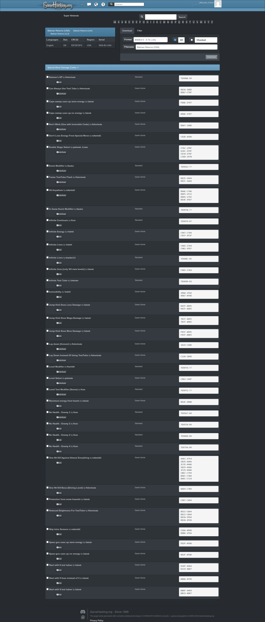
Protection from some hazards (64, 499)
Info (59, 82)
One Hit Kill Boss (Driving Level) (65, 488)
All (115, 22)
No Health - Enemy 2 (59, 423)
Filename (129, 47)
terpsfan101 (71, 258)
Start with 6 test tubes (60, 565)
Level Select (55, 378)
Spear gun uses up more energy (65, 542)
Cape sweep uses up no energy (65, 113)
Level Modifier (56, 366)
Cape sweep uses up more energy (66, 101)
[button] (82, 3)
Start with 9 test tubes (60, 589)
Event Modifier (56, 166)
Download (211, 57)
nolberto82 (96, 136)
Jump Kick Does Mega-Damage (65, 318)
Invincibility (54, 292)
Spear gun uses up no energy (64, 553)
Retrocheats (70, 77)
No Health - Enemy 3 (59, 435)
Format (128, 39)
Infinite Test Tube (57, 280)
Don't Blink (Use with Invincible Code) (68, 124)
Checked (201, 40)
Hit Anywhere (55, 190)
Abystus (70, 166)
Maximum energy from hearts (63, 401)
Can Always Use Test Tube (62, 88)
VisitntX (70, 232)
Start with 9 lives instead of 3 (63, 578)
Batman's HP (55, 77)
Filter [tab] (139, 30)
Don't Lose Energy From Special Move (68, 135)
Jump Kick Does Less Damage (64, 305)
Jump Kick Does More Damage (64, 331)
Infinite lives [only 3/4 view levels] (66, 269)
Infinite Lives (55, 244)
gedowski (77, 147)
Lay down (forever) (58, 344)
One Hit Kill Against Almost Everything (68, 458)
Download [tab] (127, 30)
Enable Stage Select (59, 147)
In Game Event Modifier (60, 209)
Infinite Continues (58, 220)
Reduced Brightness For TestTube (66, 510)
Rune (73, 220)
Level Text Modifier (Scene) (63, 389)
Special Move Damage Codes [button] (62, 67)
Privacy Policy (96, 620)
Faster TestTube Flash (60, 177)
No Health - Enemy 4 (59, 446)
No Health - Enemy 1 (59, 412)
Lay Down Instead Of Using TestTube (68, 355)
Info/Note (62, 94)
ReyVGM (71, 367)
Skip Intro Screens (58, 529)
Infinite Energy (56, 231)
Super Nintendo (71, 15)
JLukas (85, 147)
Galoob (91, 102)
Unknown (74, 281)
